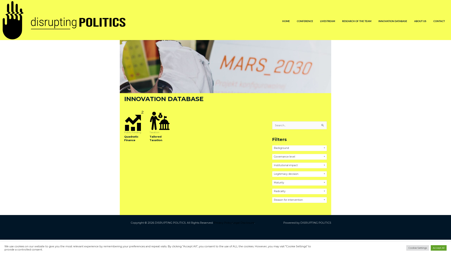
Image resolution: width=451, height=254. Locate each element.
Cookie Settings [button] (417, 247)
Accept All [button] (438, 247)
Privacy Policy (223, 222)
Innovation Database (392, 21)
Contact (439, 21)
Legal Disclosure (243, 222)
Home (286, 21)
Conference (305, 21)
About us (420, 21)
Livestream (327, 21)
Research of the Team (356, 21)
